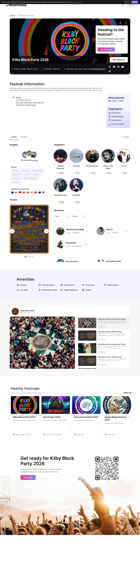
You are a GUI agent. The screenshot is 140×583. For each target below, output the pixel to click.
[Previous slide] (12, 231)
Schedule (23, 137)
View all (127, 393)
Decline (127, 2)
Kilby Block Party (27, 311)
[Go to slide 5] (32, 256)
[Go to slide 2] (27, 256)
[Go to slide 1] (25, 256)
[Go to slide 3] (29, 256)
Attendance (116, 97)
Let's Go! (28, 477)
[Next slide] (46, 231)
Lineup (14, 137)
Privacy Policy (78, 2)
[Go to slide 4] (30, 256)
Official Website (99, 69)
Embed (126, 137)
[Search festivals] (123, 5)
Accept (135, 2)
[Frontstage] (16, 5)
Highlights (115, 109)
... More (99, 90)
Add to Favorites (106, 49)
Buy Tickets (117, 60)
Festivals (12, 15)
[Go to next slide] (129, 417)
